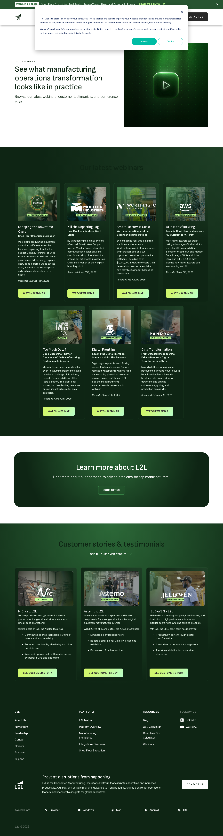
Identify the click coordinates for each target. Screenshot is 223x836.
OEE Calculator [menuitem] (152, 726)
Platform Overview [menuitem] (90, 726)
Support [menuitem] (19, 759)
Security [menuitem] (20, 752)
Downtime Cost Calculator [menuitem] (152, 735)
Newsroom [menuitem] (21, 726)
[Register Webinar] (111, 4)
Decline (170, 41)
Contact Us (195, 16)
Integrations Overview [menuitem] (92, 744)
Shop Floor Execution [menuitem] (92, 750)
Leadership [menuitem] (21, 733)
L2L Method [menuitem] (86, 720)
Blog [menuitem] (145, 720)
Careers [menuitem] (19, 746)
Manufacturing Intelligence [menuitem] (87, 735)
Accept (144, 41)
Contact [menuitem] (19, 739)
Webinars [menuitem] (148, 744)
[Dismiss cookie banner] (182, 12)
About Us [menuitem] (20, 720)
